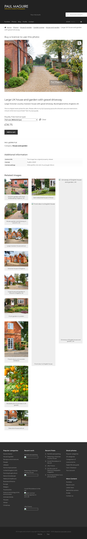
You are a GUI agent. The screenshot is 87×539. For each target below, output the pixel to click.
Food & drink (7, 489)
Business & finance (9, 481)
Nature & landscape (9, 476)
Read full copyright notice (63, 531)
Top (48, 534)
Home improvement (10, 467)
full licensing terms (48, 108)
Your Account (35, 15)
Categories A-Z (71, 459)
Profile (25, 21)
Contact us (69, 496)
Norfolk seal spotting (54, 454)
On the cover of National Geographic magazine (53, 470)
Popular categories (72, 454)
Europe (5, 484)
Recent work (70, 485)
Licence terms (70, 462)
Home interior (7, 454)
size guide (34, 111)
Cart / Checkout (71, 467)
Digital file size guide (72, 465)
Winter (5, 502)
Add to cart (11, 132)
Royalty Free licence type (15, 117)
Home (9, 27)
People (5, 462)
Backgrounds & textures (11, 459)
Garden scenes (38, 27)
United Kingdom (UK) (10, 470)
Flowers (5, 500)
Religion (5, 487)
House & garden (26, 27)
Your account (70, 470)
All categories (70, 456)
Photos (14, 21)
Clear (44, 120)
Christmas (6, 505)
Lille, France (51, 466)
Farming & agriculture (10, 473)
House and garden (52, 27)
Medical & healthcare (9, 478)
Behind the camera (72, 490)
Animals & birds (8, 497)
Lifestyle (5, 465)
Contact (31, 21)
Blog (19, 21)
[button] (79, 43)
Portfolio (7, 21)
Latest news (70, 487)
